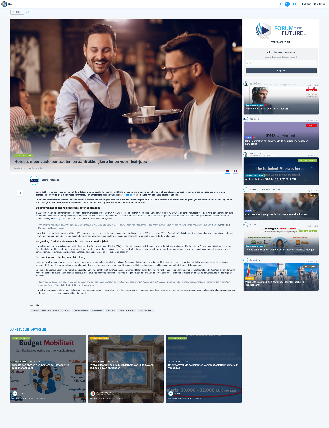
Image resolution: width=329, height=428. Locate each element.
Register (281, 70)
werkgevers (59, 218)
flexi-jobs (129, 195)
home (18, 12)
